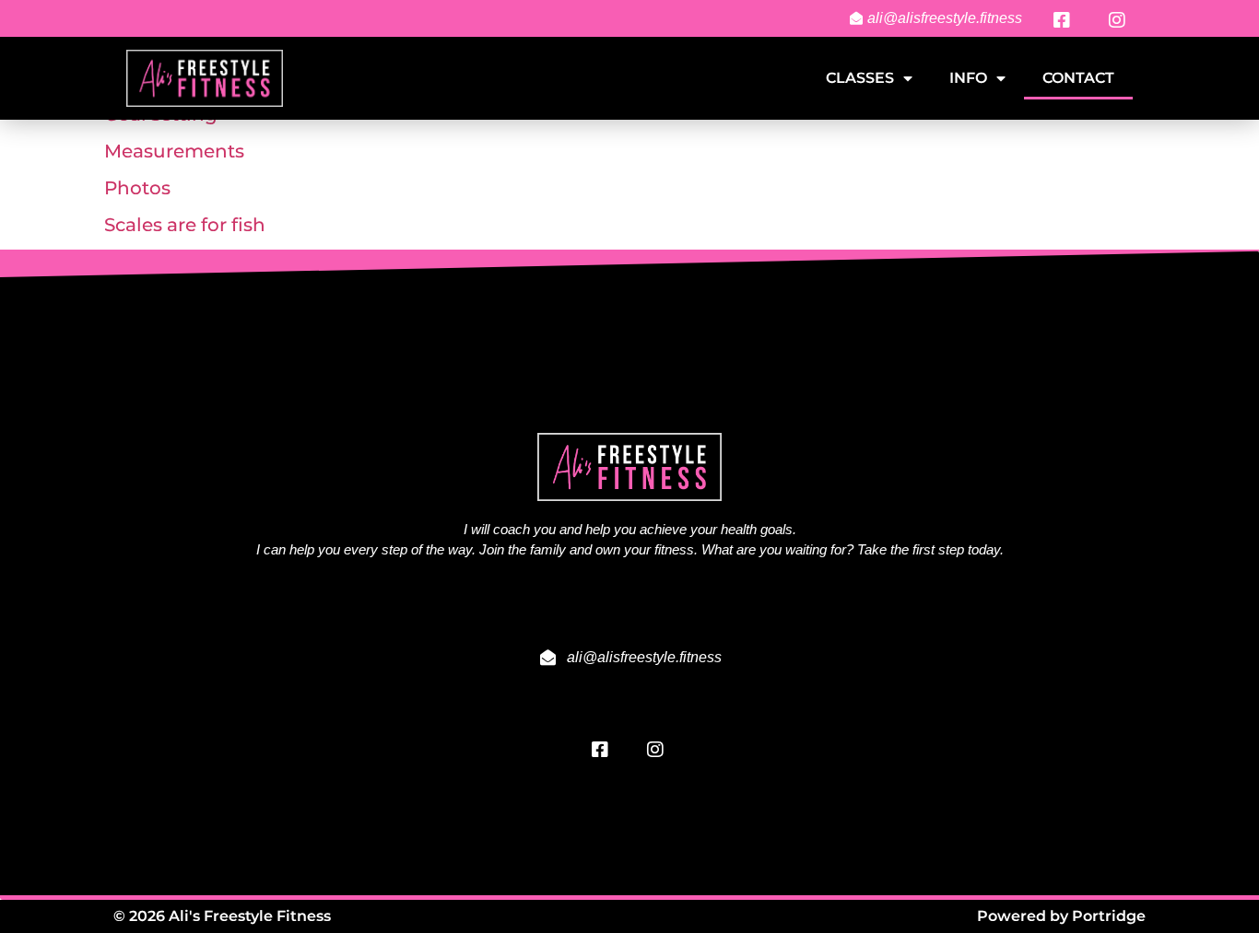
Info (968, 78)
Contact (1078, 78)
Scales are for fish (184, 225)
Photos (137, 188)
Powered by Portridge (1061, 916)
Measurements (174, 151)
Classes (860, 78)
